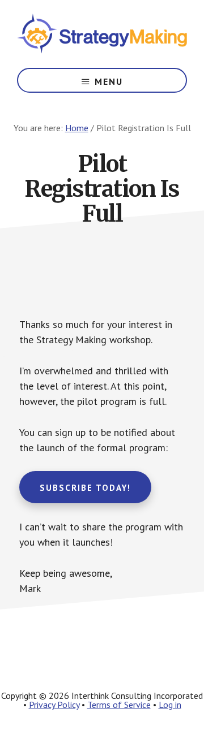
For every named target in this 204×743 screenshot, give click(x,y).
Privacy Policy (54, 704)
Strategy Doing (102, 34)
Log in (170, 704)
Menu (109, 81)
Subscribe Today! (85, 487)
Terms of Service (119, 704)
